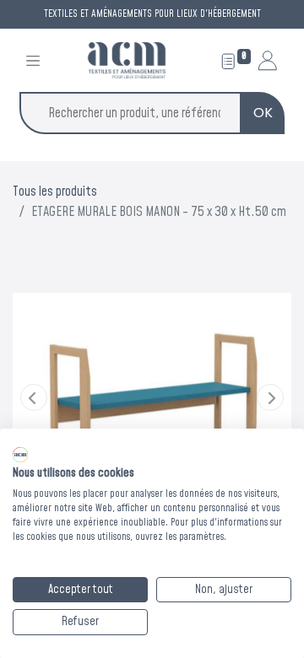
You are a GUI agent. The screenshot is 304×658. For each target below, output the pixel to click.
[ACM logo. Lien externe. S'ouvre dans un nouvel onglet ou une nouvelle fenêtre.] (20, 454)
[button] (34, 397)
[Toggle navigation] (33, 60)
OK (263, 112)
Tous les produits (55, 191)
